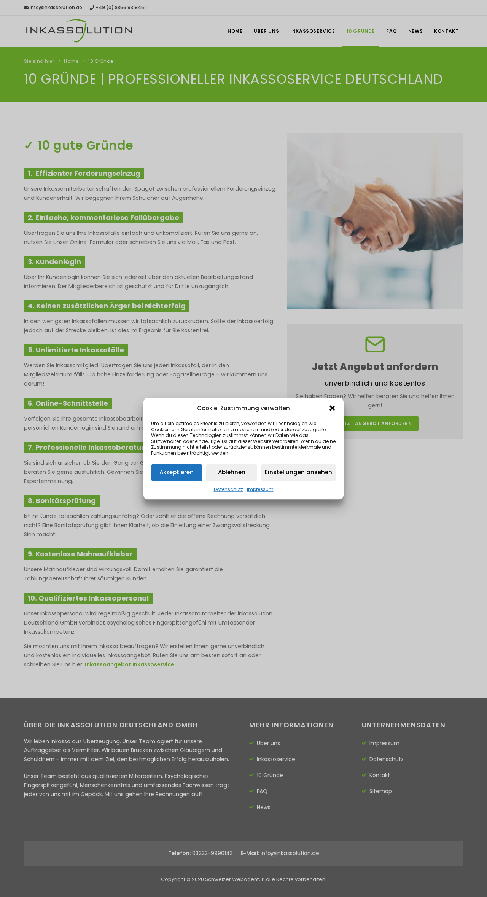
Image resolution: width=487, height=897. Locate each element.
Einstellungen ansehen (298, 472)
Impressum (260, 489)
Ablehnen (231, 472)
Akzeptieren (176, 472)
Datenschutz (228, 489)
